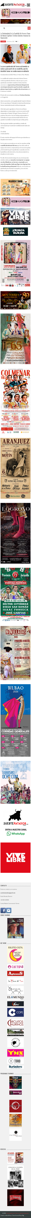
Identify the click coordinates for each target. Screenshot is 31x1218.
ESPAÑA (3, 41)
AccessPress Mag (19, 1215)
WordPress (9, 1215)
